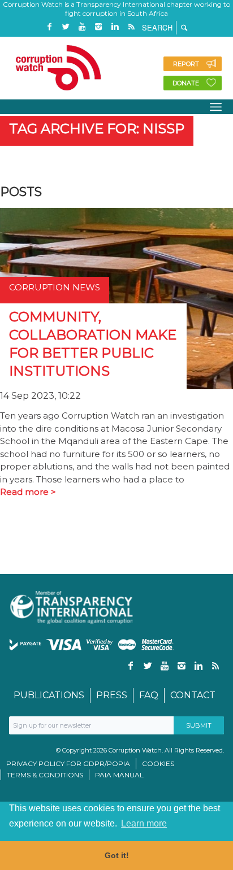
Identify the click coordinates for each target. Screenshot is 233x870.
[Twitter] (65, 27)
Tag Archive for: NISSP (96, 128)
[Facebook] (49, 27)
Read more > (28, 491)
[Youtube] (82, 27)
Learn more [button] (144, 823)
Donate (185, 83)
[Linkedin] (114, 27)
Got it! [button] (117, 855)
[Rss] (131, 27)
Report (186, 64)
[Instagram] (98, 27)
